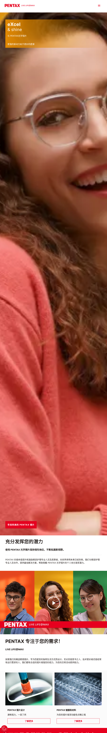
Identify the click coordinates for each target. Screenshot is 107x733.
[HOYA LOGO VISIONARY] (20, 5)
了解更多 (29, 721)
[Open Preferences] (4, 728)
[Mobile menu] (99, 5)
